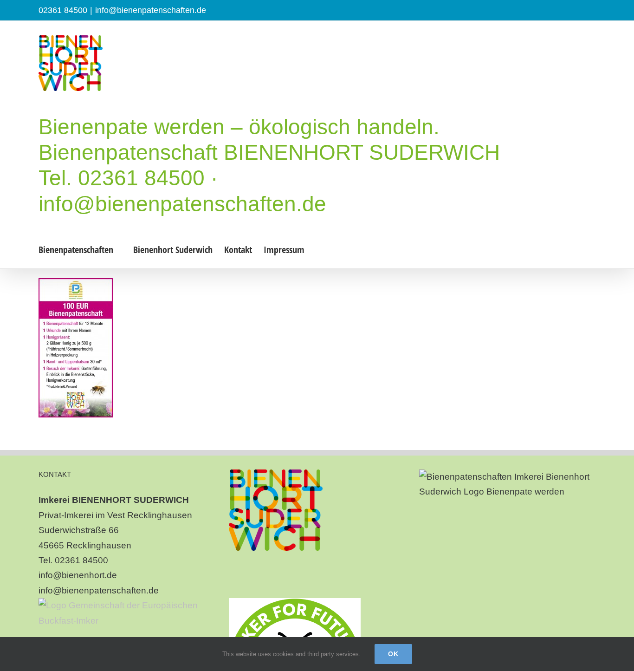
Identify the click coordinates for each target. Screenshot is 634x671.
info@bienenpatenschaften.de (150, 10)
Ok (393, 654)
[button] (331, 249)
